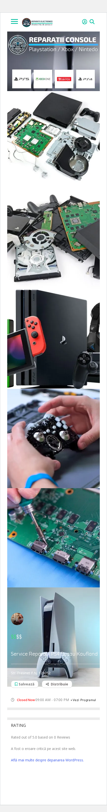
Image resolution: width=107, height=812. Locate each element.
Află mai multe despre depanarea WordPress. (47, 760)
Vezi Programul (84, 700)
